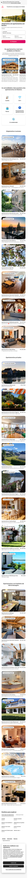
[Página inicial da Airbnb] (3, 7)
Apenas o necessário (13, 866)
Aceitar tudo (13, 862)
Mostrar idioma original (16, 3)
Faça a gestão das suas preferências (13, 869)
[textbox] (7, 37)
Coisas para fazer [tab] (19, 814)
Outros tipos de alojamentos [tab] (8, 814)
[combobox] (13, 33)
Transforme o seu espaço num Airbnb (16, 6)
